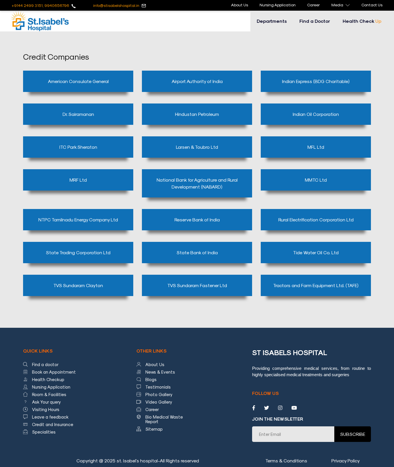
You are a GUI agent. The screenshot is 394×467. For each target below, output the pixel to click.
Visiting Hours (45, 409)
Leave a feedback (50, 417)
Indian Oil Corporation (316, 114)
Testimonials (158, 387)
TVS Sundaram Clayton (78, 285)
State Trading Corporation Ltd (78, 252)
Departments (272, 21)
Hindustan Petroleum (197, 114)
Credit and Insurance (52, 424)
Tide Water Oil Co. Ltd (316, 252)
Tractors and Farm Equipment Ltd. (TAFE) (316, 285)
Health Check (362, 21)
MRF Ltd (78, 179)
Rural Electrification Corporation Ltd (316, 219)
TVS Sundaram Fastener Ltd (197, 285)
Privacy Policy (345, 460)
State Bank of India (197, 252)
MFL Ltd (315, 147)
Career (313, 4)
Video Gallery (158, 402)
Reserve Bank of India (197, 219)
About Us (239, 4)
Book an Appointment (54, 372)
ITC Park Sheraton (78, 147)
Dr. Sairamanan (78, 114)
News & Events (160, 372)
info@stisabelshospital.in (116, 5)
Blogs (151, 379)
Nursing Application (278, 4)
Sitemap (154, 429)
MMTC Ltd (316, 179)
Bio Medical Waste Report (164, 419)
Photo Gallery (158, 394)
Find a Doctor (314, 21)
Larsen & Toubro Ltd (197, 147)
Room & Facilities (49, 394)
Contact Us (371, 4)
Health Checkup (48, 379)
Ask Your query (46, 402)
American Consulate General (78, 81)
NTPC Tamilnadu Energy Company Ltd (78, 219)
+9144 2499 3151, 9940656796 (40, 5)
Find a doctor (45, 364)
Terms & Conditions (286, 460)
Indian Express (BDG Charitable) (316, 81)
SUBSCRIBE (352, 434)
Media (337, 4)
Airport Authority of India (197, 81)
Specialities (44, 432)
